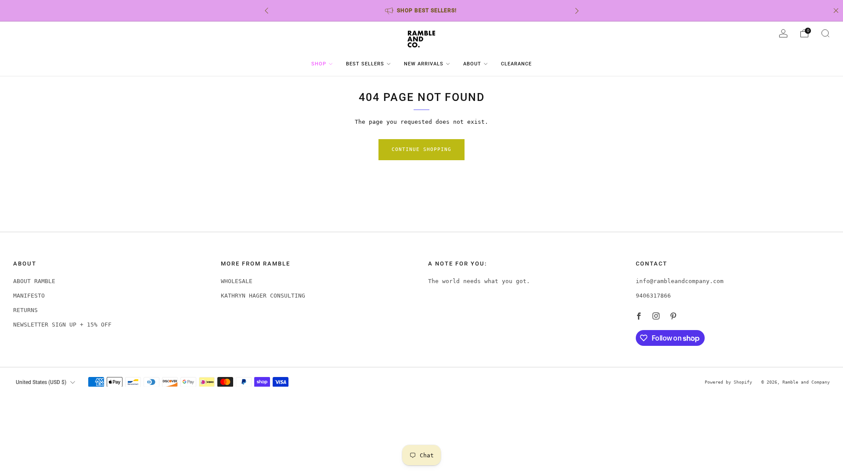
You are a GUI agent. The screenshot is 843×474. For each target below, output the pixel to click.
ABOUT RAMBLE (34, 281)
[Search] (825, 33)
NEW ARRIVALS (423, 64)
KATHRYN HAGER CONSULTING (263, 295)
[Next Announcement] (577, 11)
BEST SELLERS (365, 64)
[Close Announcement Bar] (836, 10)
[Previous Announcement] (266, 11)
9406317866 (653, 295)
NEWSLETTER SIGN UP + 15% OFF (62, 324)
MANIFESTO (29, 295)
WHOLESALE (236, 281)
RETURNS (25, 310)
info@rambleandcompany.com (680, 281)
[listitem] (421, 10)
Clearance (516, 64)
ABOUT (472, 64)
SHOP (318, 64)
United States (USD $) (41, 382)
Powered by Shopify (728, 381)
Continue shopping (421, 149)
